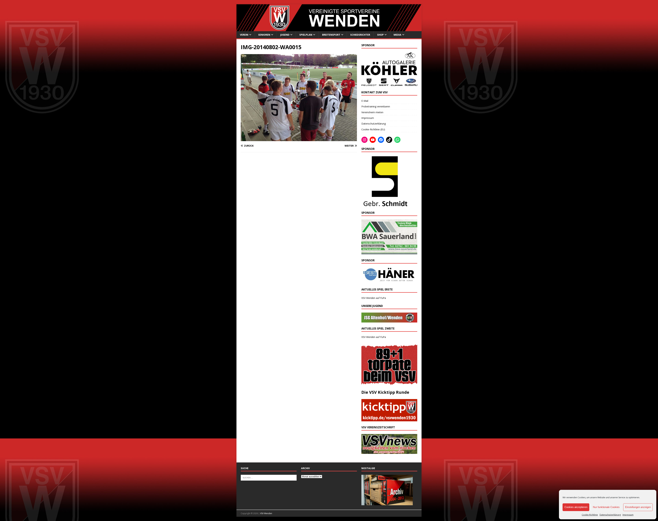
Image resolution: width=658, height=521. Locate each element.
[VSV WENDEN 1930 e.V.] (329, 29)
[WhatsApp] (397, 140)
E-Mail (364, 100)
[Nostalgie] (387, 503)
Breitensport (331, 34)
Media (397, 34)
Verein (244, 34)
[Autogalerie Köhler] (389, 84)
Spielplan (305, 34)
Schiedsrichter (360, 34)
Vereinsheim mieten (372, 112)
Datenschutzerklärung (610, 514)
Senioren (264, 34)
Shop (380, 34)
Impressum (628, 514)
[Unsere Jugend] (389, 320)
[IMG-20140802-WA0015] (299, 139)
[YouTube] (373, 140)
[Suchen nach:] (269, 477)
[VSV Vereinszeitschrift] (389, 452)
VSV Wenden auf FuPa (373, 298)
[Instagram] (364, 140)
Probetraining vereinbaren (375, 106)
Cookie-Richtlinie (590, 514)
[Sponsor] (384, 204)
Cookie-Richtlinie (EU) (373, 129)
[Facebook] (381, 140)
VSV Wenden (266, 513)
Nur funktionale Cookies (606, 507)
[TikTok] (389, 140)
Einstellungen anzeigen (638, 507)
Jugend (284, 34)
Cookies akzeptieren (575, 507)
